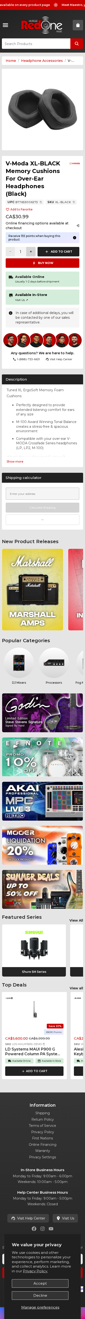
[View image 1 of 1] (42, 109)
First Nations (42, 1138)
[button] (44, 1044)
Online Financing (42, 1144)
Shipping (42, 1113)
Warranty (42, 1151)
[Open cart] (78, 25)
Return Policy (42, 1119)
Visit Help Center (31, 1218)
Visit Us (21, 300)
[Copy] (41, 202)
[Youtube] (51, 1228)
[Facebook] (34, 1228)
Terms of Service (42, 1125)
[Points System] (74, 238)
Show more (15, 461)
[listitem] (32, 590)
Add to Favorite (21, 209)
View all (76, 988)
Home (11, 61)
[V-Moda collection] (74, 163)
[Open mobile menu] (6, 25)
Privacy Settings (42, 1157)
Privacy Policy (42, 1132)
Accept (40, 1283)
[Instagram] (42, 1228)
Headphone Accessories (42, 61)
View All (76, 920)
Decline (40, 1295)
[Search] (76, 43)
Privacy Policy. (35, 1271)
